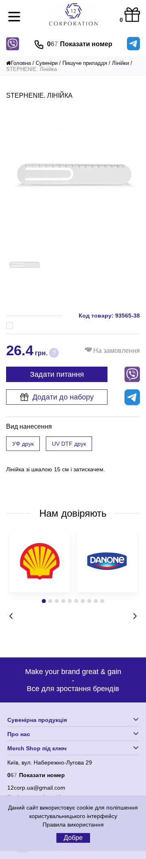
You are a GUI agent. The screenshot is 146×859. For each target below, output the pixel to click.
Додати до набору (63, 397)
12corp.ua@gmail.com (36, 787)
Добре (73, 837)
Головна (21, 63)
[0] (132, 15)
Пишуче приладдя (84, 63)
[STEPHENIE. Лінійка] (73, 239)
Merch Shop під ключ (37, 748)
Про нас (18, 734)
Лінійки (120, 63)
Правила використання (73, 824)
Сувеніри (47, 63)
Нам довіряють (73, 513)
